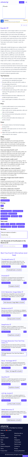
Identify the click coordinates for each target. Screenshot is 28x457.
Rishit (10, 430)
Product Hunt (4, 450)
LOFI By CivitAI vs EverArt (14, 403)
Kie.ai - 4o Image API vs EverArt (14, 371)
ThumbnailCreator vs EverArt (14, 270)
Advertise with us (18, 433)
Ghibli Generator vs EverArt (14, 420)
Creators (3, 444)
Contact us (17, 446)
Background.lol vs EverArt (14, 318)
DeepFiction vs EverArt (14, 335)
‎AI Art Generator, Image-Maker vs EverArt (14, 302)
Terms (2, 448)
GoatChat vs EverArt (14, 387)
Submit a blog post (5, 446)
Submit (21, 2)
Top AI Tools (17, 435)
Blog (15, 437)
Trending (3, 435)
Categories (17, 439)
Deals (2, 439)
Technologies (17, 442)
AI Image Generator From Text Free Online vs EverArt (13, 354)
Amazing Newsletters (19, 450)
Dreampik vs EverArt (14, 286)
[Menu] (26, 2)
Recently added (4, 437)
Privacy (16, 448)
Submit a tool (17, 444)
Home (2, 433)
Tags (2, 442)
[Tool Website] (14, 259)
